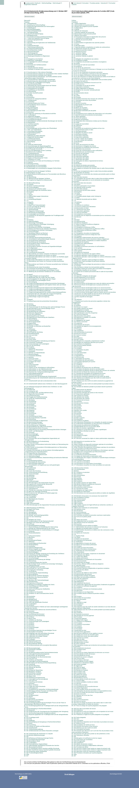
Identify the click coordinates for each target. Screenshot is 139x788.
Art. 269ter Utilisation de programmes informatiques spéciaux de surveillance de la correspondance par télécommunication (93, 447)
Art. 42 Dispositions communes (80, 87)
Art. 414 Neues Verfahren (31, 685)
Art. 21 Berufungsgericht (31, 53)
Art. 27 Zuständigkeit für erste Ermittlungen (36, 62)
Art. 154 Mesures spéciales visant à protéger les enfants (88, 260)
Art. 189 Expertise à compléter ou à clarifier (84, 317)
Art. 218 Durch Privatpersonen (32, 360)
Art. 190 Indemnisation (78, 319)
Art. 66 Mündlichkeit (29, 122)
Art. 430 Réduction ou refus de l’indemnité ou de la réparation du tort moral (92, 711)
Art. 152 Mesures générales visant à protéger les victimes (88, 255)
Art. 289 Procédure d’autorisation (81, 485)
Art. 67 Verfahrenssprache (31, 124)
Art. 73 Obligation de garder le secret (82, 133)
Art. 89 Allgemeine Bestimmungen (33, 156)
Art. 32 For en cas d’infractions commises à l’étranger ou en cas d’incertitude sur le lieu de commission (93, 69)
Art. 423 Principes (77, 698)
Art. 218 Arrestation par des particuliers (83, 360)
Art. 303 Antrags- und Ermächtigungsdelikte (36, 515)
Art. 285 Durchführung (30, 478)
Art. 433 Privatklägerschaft (31, 717)
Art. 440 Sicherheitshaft (30, 728)
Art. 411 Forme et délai (78, 680)
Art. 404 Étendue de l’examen (80, 670)
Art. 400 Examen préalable (79, 664)
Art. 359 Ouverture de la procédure (81, 598)
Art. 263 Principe (76, 432)
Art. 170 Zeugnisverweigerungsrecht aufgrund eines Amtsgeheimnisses (44, 288)
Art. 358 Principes (77, 596)
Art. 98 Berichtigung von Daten (32, 172)
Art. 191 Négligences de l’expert (81, 320)
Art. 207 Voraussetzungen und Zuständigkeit (36, 344)
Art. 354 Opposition (77, 590)
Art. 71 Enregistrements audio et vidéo (82, 130)
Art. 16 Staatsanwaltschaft (31, 45)
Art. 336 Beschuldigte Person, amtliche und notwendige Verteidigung (43, 564)
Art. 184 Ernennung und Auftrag (32, 310)
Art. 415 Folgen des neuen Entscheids (34, 686)
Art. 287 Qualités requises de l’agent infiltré (84, 482)
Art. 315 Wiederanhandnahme (32, 533)
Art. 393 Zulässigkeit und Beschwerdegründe (36, 654)
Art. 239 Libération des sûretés (80, 397)
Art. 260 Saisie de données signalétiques (83, 428)
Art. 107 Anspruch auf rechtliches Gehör (35, 189)
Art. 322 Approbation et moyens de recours (84, 543)
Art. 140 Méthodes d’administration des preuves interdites (88, 237)
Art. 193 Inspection (77, 323)
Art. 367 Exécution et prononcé (80, 614)
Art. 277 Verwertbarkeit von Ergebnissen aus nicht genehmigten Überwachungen (42, 465)
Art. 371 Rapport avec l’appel (80, 620)
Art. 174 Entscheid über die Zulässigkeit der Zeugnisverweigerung (42, 293)
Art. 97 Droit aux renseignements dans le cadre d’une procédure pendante (92, 171)
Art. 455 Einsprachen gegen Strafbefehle (35, 751)
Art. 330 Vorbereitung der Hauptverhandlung (36, 555)
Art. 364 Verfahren (29, 605)
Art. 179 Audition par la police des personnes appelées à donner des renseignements (91, 301)
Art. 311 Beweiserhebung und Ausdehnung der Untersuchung (41, 527)
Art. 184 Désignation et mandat (80, 310)
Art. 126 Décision (76, 217)
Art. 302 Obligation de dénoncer (80, 513)
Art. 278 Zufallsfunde (30, 468)
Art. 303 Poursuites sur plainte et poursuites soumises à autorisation (91, 515)
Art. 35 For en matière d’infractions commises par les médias (89, 75)
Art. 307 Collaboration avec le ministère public (84, 521)
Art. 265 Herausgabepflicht (31, 435)
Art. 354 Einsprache (29, 590)
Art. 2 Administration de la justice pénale (83, 25)
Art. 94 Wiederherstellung (31, 164)
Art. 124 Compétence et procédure (81, 214)
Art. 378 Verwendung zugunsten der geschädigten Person (40, 630)
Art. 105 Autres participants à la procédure (83, 186)
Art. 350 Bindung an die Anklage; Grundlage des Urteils (39, 584)
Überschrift (27, 20)
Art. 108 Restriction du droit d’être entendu (83, 190)
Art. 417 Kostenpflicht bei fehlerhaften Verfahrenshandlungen (41, 689)
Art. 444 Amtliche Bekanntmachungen (34, 735)
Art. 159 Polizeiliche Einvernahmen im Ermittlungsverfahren (40, 268)
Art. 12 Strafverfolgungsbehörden (33, 40)
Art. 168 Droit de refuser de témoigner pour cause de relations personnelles (93, 283)
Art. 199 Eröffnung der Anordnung (33, 332)
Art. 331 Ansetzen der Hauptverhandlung (35, 556)
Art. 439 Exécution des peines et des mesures (85, 726)
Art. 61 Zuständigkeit (30, 115)
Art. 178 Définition (77, 299)
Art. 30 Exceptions (77, 66)
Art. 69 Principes (76, 127)
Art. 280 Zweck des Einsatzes (32, 471)
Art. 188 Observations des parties (81, 316)
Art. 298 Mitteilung (29, 500)
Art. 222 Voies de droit (78, 366)
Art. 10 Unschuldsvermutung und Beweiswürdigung (38, 37)
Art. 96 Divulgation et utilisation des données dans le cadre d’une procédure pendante (93, 168)
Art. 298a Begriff (28, 502)
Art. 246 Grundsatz (29, 407)
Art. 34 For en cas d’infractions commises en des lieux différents (90, 74)
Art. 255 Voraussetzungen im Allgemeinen (36, 420)
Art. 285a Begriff (28, 480)
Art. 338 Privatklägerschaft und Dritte (34, 567)
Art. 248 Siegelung (29, 410)
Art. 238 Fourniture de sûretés (80, 395)
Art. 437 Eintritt (28, 723)
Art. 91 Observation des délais (80, 159)
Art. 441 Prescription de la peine (81, 729)
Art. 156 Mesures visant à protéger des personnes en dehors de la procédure (93, 264)
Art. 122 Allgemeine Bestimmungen (34, 211)
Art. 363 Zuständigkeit (30, 604)
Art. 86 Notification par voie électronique (83, 152)
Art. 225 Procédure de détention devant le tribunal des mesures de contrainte (93, 370)
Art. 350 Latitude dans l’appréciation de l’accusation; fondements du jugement (93, 584)
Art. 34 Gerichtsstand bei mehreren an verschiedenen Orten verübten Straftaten (46, 74)
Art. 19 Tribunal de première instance (82, 50)
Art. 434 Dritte (28, 719)
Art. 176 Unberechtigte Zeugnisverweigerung (36, 296)
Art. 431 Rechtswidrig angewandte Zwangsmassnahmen (40, 713)
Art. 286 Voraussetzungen (31, 481)
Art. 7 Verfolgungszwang (31, 32)
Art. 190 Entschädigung (30, 319)
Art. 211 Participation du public (80, 350)
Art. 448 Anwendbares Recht (32, 741)
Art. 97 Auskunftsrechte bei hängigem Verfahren (37, 171)
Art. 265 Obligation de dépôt (79, 435)
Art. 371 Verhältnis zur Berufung (33, 620)
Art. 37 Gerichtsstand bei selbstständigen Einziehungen (39, 79)
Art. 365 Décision (76, 611)
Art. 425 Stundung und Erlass (32, 701)
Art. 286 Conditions (77, 481)
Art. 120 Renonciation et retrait (80, 208)
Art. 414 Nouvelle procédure (79, 685)
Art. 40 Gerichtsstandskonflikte (32, 84)
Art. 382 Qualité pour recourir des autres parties (85, 636)
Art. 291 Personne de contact (80, 488)
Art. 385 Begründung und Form (32, 640)
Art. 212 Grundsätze (29, 351)
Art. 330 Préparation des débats (81, 555)
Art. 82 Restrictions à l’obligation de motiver (84, 146)
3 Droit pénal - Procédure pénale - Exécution (93, 3)
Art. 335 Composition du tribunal (81, 562)
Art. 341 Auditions (77, 571)
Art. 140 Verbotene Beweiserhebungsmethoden (37, 237)
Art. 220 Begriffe (28, 363)
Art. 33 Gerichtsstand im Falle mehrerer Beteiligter (38, 72)
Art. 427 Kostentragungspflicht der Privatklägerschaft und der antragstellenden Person (46, 706)
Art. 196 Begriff (28, 327)
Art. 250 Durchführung (30, 413)
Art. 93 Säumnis (28, 162)
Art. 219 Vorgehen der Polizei (32, 361)
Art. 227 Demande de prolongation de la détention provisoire (88, 373)
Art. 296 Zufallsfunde (30, 497)
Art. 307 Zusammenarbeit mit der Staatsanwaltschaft (39, 521)
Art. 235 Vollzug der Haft (31, 391)
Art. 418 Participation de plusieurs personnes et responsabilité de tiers (92, 691)
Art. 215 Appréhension (78, 355)
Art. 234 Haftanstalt (29, 389)
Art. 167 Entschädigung (30, 282)
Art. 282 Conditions (77, 474)
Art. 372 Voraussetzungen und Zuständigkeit (36, 621)
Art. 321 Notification (77, 541)
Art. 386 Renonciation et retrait (80, 642)
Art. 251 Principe (76, 415)
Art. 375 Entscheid (29, 626)
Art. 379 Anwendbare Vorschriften (33, 632)
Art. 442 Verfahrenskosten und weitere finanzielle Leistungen (41, 730)
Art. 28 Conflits (76, 63)
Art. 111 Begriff (28, 195)
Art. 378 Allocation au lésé (79, 630)
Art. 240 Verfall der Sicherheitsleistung (35, 398)
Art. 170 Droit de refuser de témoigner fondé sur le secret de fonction (91, 288)
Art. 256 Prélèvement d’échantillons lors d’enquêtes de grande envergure (92, 422)
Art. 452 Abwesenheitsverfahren (33, 747)
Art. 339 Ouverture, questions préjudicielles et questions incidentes (90, 568)
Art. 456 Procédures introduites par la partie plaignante (87, 753)
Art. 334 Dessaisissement (79, 561)
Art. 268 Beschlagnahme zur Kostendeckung (36, 441)
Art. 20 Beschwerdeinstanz (31, 51)
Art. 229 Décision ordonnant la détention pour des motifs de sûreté (90, 376)
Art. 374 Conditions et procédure (81, 624)
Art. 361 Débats (76, 601)
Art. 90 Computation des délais (80, 158)
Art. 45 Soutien (76, 91)
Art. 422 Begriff (28, 697)
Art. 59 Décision (76, 112)
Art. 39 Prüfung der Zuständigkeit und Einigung (37, 82)
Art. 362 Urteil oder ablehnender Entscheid (36, 602)
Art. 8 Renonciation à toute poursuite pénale (84, 34)
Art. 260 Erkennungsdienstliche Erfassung (35, 428)
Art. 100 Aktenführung (30, 177)
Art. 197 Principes (77, 329)
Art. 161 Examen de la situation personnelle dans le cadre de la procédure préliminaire (92, 272)
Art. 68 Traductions (77, 125)
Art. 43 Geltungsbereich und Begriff (34, 88)
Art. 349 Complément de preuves (81, 583)
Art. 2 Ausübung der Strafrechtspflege (34, 25)
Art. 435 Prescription (77, 720)
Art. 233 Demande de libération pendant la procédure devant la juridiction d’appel (92, 387)
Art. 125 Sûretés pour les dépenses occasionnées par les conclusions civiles (93, 215)
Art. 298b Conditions (77, 503)
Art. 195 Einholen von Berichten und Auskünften (37, 326)
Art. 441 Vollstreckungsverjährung (33, 729)
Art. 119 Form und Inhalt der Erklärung (34, 206)
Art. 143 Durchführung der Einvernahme (35, 242)
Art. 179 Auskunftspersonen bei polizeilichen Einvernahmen (40, 301)
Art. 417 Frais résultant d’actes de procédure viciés (86, 689)
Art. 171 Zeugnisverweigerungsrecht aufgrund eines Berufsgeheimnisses (44, 289)
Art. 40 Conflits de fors (78, 84)
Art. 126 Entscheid (29, 217)
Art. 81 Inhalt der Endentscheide (33, 144)
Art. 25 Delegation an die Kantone (33, 59)
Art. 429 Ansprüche (29, 710)
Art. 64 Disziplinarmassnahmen (33, 119)
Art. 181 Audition (76, 305)
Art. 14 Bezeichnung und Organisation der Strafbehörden (40, 42)
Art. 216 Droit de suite (78, 357)
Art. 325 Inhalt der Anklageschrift (33, 547)
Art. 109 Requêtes (77, 192)
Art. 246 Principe (76, 407)
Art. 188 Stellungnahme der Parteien (34, 316)
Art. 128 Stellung (28, 220)
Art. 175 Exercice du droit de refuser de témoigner (86, 295)
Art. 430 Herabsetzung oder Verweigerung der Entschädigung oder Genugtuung (46, 711)
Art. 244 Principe (76, 404)
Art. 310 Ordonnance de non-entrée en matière (84, 525)
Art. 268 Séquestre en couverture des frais (83, 441)
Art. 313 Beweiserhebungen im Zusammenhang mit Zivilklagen (41, 530)
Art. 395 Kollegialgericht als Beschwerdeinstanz (37, 657)
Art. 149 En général (77, 251)
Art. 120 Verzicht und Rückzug (32, 208)
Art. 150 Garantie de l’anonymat (80, 252)
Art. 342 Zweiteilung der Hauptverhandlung (36, 573)
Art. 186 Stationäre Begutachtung (33, 313)
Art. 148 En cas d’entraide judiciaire (81, 249)
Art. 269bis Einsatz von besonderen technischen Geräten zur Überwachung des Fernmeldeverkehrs (46, 445)
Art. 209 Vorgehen (29, 347)
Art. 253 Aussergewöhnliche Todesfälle (35, 418)
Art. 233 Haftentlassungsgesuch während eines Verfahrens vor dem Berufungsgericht (43, 387)
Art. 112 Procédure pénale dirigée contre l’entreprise (86, 196)
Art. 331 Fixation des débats (79, 556)
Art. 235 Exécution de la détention (81, 391)
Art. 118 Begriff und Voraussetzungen (34, 205)
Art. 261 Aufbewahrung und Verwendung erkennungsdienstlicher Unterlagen (45, 429)
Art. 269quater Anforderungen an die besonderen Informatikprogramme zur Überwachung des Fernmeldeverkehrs (44, 450)
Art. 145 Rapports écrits (78, 245)
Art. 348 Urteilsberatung (30, 581)
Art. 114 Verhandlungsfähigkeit (32, 199)
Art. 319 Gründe (28, 539)
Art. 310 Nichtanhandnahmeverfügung (34, 525)
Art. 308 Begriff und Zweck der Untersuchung (36, 522)
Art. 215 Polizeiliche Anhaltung (32, 355)
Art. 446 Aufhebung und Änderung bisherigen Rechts (38, 738)
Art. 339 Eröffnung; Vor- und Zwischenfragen (36, 568)
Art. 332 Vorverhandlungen (31, 558)
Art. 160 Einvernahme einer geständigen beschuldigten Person (41, 270)
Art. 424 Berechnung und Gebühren (33, 699)
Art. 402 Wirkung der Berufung (32, 667)
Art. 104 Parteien (28, 184)
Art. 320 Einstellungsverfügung (32, 540)
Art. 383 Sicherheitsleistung (32, 638)
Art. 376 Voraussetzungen (31, 627)
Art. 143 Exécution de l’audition (80, 242)
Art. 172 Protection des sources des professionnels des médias (90, 291)
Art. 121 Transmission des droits (81, 209)
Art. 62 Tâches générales (79, 116)
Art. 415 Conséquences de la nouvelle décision (85, 686)
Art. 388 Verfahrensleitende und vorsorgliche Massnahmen (40, 645)
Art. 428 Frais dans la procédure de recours (84, 708)
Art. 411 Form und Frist (30, 680)
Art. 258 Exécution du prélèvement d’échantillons (85, 425)
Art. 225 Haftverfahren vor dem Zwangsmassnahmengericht (41, 370)
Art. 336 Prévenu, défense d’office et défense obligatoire (87, 564)
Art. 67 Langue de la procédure (80, 124)
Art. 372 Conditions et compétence (81, 621)
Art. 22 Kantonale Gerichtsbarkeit (33, 54)
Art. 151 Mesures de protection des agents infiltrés (86, 254)
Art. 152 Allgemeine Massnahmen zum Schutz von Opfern (40, 255)
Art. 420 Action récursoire (79, 694)
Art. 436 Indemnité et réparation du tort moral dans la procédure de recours (92, 722)
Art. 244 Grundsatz (29, 404)
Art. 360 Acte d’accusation (79, 599)
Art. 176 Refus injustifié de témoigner (82, 296)
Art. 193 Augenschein (30, 323)
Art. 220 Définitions (77, 363)
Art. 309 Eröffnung (29, 524)
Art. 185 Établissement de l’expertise (82, 311)
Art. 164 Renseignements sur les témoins (83, 277)
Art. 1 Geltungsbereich (30, 23)
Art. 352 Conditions (77, 587)
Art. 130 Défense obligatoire (80, 223)
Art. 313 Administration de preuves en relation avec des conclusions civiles (93, 530)
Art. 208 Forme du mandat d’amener (81, 345)
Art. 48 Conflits (76, 96)
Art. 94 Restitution (77, 164)
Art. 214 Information (77, 354)
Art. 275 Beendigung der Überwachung (34, 462)
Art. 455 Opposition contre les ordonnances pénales (86, 751)
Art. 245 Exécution (77, 406)
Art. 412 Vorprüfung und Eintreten (33, 682)
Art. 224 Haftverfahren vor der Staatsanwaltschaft (38, 369)
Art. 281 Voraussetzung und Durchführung (35, 472)
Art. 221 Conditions (77, 364)
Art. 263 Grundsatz (29, 432)
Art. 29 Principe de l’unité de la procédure (83, 65)
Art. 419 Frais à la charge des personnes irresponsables (87, 692)
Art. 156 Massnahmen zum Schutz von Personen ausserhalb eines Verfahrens (46, 264)
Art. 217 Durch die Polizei (31, 358)
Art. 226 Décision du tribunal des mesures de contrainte (87, 372)
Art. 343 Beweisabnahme (31, 574)
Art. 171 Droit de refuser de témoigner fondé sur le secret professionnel (92, 289)
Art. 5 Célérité (75, 29)
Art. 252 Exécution (77, 416)
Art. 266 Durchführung (30, 437)
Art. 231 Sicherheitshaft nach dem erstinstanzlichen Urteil (40, 381)
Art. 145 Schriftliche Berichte (32, 245)
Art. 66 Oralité (75, 122)
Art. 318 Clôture (76, 537)
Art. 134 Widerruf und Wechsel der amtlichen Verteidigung (40, 229)
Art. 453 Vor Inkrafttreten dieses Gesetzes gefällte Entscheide (41, 748)
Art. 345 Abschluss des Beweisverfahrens (36, 577)
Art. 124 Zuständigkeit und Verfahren (34, 214)
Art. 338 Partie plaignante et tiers (81, 567)
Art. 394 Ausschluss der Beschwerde (34, 655)
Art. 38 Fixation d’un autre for (80, 81)
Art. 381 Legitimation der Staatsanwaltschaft (36, 635)
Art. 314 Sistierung (29, 531)
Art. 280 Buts (75, 471)
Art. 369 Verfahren (29, 617)
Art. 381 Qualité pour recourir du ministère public (85, 635)
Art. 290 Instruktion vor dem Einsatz (34, 487)
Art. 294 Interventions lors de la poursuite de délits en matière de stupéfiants (93, 493)
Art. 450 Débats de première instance (82, 744)
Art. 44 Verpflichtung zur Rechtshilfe (34, 90)
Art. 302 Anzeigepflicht (30, 513)
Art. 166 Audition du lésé (78, 280)
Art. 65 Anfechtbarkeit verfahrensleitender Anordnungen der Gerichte (43, 121)
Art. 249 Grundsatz (29, 412)
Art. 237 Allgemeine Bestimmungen (34, 394)
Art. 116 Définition (77, 202)
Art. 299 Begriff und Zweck (31, 509)
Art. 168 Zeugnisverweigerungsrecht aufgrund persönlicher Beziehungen (44, 283)
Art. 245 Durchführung (30, 406)
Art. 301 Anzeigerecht (30, 512)
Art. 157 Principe (76, 265)
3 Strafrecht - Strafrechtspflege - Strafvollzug (46, 3)
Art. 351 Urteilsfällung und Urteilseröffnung (36, 586)
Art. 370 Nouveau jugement (79, 618)
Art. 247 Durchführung (30, 409)
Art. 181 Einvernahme (30, 305)
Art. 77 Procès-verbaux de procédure (82, 138)
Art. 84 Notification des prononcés (81, 149)
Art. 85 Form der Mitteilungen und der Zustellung (37, 150)
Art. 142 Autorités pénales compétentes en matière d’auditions (89, 240)
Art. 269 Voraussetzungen (31, 443)
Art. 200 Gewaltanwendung (31, 333)
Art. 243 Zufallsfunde (30, 403)
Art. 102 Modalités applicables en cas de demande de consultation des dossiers (90, 180)
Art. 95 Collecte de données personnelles (83, 165)
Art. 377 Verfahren (29, 629)
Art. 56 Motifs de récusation (79, 107)
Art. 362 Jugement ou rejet (79, 602)
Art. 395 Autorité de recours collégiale (82, 657)
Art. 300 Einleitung (29, 510)
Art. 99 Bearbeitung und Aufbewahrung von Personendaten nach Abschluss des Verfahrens (45, 174)
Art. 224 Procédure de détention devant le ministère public (88, 369)
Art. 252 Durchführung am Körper (33, 416)
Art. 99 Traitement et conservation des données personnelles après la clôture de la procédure (93, 174)
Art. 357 (26, 595)
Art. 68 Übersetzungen (30, 125)
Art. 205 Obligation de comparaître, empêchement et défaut (88, 341)
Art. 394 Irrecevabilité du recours (81, 655)
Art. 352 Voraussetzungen (31, 587)
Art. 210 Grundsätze (29, 348)
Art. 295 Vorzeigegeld (30, 496)
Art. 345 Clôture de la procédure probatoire (83, 577)
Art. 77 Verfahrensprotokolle (32, 138)
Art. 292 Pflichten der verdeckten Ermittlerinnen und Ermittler (41, 490)
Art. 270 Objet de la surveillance (80, 453)
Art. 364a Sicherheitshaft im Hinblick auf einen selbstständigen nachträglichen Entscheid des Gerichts (46, 607)
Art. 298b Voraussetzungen (31, 503)
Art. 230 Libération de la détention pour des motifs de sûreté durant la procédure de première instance (91, 378)
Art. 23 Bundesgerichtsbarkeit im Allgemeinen (37, 56)
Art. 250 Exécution (77, 413)
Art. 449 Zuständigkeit (30, 742)
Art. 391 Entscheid (29, 651)
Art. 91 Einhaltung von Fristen (32, 159)
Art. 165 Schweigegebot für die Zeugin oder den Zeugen (40, 279)
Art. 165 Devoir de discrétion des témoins (83, 279)
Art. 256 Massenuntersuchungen (33, 422)
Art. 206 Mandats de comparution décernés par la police (87, 342)
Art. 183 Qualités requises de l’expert (82, 308)
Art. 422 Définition (77, 697)
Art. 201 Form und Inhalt (30, 335)
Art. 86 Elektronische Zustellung (33, 152)
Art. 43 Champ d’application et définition (83, 88)
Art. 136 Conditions (77, 231)
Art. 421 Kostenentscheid (31, 695)
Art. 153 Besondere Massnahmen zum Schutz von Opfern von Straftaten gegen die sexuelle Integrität (46, 257)
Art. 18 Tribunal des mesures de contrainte (83, 48)
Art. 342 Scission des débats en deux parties (84, 573)
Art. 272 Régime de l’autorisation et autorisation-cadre (87, 456)
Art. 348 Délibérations (78, 581)
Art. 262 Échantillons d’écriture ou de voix (83, 431)
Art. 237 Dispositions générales (80, 394)
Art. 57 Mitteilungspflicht (31, 109)
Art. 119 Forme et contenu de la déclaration (84, 206)
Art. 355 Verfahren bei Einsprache (33, 592)
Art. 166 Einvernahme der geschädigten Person (37, 280)
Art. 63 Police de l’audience (79, 118)
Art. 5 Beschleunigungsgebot (32, 29)
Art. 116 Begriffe (28, 202)
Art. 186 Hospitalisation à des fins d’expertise (84, 313)
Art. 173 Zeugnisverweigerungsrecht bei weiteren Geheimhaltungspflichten (45, 292)
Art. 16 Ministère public (78, 45)
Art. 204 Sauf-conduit (77, 339)
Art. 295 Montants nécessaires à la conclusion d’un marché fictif (89, 496)
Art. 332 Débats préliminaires (80, 558)
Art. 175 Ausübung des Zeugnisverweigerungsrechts (39, 295)
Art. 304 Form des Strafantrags (32, 516)
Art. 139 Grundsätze (29, 236)
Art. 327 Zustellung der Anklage (33, 550)
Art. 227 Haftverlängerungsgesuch (33, 373)
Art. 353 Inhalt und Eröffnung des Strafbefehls (37, 589)
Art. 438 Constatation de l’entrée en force (83, 725)
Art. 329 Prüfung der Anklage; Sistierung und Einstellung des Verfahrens (44, 553)
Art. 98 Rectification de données (81, 172)
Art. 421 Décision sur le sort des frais (82, 695)
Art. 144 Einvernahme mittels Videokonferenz (36, 243)
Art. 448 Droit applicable (78, 741)
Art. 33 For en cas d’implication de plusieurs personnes (87, 72)
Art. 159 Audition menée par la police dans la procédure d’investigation (91, 268)
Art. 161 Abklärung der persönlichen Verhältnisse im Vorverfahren (42, 271)
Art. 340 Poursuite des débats (80, 570)
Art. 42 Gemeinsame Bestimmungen (34, 87)
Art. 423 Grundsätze (29, 698)
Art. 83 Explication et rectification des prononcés (85, 147)
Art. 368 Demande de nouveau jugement (83, 615)
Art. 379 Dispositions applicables (81, 632)
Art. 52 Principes (76, 102)
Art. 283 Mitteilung (29, 475)
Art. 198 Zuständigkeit (30, 330)
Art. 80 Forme (75, 143)
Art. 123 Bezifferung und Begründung (34, 212)
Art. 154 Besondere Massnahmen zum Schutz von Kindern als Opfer (43, 260)
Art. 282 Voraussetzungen (31, 474)
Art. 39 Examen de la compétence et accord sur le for (86, 82)
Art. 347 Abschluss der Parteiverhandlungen (36, 580)
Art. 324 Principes (77, 546)
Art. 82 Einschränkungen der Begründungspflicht (37, 146)
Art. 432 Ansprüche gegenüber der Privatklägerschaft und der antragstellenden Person (46, 715)
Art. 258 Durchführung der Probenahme (35, 425)
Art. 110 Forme (76, 193)
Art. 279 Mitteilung (29, 469)
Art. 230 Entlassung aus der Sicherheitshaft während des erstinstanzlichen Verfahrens (45, 378)
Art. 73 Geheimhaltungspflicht (32, 133)
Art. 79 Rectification (77, 141)
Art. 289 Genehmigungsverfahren (33, 485)
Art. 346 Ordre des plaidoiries (80, 578)
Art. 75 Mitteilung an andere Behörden (34, 135)
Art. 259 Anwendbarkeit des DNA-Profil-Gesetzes (38, 426)
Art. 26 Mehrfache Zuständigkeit (33, 60)
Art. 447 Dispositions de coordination (82, 739)
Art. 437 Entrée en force (78, 723)
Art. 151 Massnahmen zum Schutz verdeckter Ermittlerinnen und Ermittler (44, 254)
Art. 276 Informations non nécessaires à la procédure (86, 463)
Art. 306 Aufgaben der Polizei (32, 519)
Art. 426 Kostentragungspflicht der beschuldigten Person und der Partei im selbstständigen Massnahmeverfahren (45, 703)
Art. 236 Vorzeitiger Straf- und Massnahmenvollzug (38, 392)
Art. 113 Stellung (28, 197)
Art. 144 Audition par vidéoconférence (82, 243)
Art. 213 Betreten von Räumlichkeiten (34, 352)
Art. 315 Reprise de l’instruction (80, 533)
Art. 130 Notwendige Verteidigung (33, 223)
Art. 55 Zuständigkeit (30, 106)
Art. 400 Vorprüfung (29, 664)
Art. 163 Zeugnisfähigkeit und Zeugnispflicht (36, 276)
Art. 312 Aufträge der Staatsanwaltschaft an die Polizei (39, 528)
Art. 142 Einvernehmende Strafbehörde (35, 240)
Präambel (26, 22)
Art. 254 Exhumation (77, 419)
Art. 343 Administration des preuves (82, 574)
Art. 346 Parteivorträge (30, 578)
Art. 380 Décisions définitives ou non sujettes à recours (87, 633)
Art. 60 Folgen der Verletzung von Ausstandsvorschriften (40, 113)
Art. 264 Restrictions (77, 434)
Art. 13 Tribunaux (76, 41)
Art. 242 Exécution (77, 401)
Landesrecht (29, 3)
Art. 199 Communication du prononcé (82, 332)
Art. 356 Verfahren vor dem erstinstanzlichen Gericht (38, 593)
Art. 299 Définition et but (78, 509)
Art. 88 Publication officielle (79, 155)
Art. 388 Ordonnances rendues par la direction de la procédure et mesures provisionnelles (92, 645)
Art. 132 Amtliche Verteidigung (32, 226)
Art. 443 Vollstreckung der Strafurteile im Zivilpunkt (38, 733)
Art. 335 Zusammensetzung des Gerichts (35, 562)
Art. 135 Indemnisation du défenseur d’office (84, 230)
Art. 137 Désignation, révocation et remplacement (85, 233)
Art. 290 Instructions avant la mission (82, 487)
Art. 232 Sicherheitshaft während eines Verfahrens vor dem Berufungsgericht (45, 384)
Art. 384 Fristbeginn (29, 639)
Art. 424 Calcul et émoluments (80, 699)
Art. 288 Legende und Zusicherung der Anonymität (38, 484)
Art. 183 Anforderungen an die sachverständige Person (39, 308)
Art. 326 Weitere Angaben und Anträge (34, 549)
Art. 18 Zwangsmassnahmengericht (34, 48)
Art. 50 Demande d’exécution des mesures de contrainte (87, 99)
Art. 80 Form (27, 143)
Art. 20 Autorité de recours (79, 51)
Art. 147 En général (77, 248)
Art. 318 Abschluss (29, 537)
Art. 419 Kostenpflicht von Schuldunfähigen (36, 692)
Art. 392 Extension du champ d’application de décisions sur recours (90, 652)
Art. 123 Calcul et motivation (79, 212)
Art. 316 (26, 534)
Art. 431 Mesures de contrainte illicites (82, 713)
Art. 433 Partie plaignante (79, 717)
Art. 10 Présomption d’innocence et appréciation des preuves (89, 37)
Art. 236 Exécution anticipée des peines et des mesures (87, 392)
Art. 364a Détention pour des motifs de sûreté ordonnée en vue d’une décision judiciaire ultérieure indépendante (94, 607)
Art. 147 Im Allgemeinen (30, 248)
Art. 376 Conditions (77, 627)
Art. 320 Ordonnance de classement (82, 540)
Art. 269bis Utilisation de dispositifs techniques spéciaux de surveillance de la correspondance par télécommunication (92, 445)
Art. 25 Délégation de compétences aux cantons (85, 59)
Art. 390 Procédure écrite (79, 649)
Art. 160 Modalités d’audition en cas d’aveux (84, 270)
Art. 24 (26, 57)
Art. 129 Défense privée (78, 221)
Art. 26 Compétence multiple (80, 60)
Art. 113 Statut (76, 197)
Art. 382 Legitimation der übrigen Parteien (35, 636)
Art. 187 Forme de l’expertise (80, 314)
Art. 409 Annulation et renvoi (79, 677)
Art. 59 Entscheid (29, 112)
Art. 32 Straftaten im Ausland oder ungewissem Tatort (39, 69)
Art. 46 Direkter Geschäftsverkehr (33, 93)
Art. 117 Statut (76, 203)
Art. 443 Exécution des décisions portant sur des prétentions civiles (91, 733)
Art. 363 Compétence (77, 604)
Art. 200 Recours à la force (79, 333)
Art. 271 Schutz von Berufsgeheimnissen (35, 454)
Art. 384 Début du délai (78, 639)
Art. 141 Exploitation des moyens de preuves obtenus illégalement (90, 239)
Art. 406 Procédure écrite (79, 673)
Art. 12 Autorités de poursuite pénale (82, 40)
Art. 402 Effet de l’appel (78, 667)
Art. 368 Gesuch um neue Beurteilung (34, 615)
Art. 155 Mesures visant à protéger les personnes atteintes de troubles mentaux (88, 261)
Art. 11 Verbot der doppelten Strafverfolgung (36, 38)
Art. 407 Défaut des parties (79, 674)
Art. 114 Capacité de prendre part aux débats (84, 199)
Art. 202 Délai (75, 336)
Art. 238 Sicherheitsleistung (32, 395)
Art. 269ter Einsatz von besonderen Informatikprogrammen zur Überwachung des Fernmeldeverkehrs (45, 447)
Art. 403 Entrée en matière (79, 668)
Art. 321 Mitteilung (29, 541)
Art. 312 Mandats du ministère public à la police (85, 528)
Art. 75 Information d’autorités (80, 135)
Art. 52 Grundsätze (29, 102)
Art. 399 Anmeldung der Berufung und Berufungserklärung (40, 663)
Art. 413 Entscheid (29, 683)
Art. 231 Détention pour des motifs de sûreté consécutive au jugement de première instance (92, 381)
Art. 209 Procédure (77, 347)
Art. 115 (26, 200)
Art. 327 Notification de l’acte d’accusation (83, 550)
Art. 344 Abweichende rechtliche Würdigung (36, 575)
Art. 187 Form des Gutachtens (32, 314)
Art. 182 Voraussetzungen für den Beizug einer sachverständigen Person (44, 307)
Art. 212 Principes (77, 351)
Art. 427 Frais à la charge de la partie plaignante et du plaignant (89, 705)
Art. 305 (26, 518)
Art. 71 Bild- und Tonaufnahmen (32, 130)
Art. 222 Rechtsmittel (30, 366)
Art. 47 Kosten (28, 94)
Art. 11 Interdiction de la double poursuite (83, 38)
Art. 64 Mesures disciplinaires (80, 119)
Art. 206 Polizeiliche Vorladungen (33, 342)
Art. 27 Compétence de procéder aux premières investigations (89, 62)
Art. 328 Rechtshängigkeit (31, 552)
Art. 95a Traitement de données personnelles (84, 166)
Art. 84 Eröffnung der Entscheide (33, 149)
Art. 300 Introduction (77, 510)
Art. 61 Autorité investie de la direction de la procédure (87, 115)
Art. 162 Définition (77, 274)
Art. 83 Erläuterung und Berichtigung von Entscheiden (38, 147)
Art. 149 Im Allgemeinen (30, 251)
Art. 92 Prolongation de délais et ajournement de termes (87, 161)
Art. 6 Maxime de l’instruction (80, 31)
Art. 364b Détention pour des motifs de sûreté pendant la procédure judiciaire (93, 609)
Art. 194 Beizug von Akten (31, 324)
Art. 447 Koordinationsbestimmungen (34, 739)
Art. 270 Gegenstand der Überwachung (35, 453)
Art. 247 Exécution (77, 409)
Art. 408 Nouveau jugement (79, 676)
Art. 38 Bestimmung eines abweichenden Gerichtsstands (40, 81)
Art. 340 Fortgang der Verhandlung (33, 570)
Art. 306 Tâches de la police (79, 519)
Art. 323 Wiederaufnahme (31, 544)
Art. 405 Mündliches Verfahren (32, 671)
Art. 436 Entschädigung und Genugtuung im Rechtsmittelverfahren (42, 722)
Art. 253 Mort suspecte (78, 418)
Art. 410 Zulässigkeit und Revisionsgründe (36, 679)
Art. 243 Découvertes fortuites (80, 403)
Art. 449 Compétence (77, 742)
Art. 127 (26, 218)
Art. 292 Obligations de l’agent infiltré (82, 490)
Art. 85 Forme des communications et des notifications (87, 150)
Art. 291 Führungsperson (31, 488)
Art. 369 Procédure (77, 617)
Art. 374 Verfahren (29, 624)
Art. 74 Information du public (79, 134)
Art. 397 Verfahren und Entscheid (33, 660)
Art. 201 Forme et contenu (79, 335)
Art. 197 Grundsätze (29, 329)
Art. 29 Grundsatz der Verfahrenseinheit (35, 65)
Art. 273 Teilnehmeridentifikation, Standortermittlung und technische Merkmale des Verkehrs (46, 458)
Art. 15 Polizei (28, 44)
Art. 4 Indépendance (77, 28)
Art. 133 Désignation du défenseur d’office (83, 227)
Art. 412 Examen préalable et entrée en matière (85, 682)
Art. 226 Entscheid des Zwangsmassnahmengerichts (39, 372)
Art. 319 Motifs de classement (80, 539)
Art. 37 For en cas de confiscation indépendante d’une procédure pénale (92, 79)
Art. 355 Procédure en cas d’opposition (82, 592)
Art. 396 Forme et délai (78, 658)
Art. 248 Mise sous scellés (79, 410)
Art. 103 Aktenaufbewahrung (32, 183)
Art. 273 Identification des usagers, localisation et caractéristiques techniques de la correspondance (93, 458)
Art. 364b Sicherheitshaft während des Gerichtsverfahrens (40, 609)
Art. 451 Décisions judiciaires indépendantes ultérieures (87, 745)
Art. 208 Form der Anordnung (32, 345)
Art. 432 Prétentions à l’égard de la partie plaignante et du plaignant (90, 714)
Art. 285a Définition (77, 480)
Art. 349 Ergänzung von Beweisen (33, 583)
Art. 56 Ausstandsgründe (31, 107)
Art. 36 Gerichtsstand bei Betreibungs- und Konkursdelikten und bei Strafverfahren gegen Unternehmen (43, 77)
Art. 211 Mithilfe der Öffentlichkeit (33, 350)
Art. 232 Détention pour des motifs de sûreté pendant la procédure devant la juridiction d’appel (93, 384)
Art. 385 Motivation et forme (79, 640)
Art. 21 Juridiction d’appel (79, 53)
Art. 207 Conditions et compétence (81, 344)
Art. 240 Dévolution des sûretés (80, 398)
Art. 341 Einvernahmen (30, 571)
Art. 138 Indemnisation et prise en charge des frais (86, 234)
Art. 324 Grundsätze (29, 546)
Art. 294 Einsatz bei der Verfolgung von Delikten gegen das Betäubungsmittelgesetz (40, 493)
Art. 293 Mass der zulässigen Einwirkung (35, 491)
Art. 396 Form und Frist (30, 658)
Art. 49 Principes (76, 97)
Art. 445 (26, 736)
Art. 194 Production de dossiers (81, 324)
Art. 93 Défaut (75, 162)
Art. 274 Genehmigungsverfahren (33, 460)
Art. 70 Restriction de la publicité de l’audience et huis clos (88, 128)
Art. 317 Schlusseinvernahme (32, 536)
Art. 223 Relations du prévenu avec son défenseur (86, 367)
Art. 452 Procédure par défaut (80, 747)
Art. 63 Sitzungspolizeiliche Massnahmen (35, 118)
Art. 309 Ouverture (77, 524)
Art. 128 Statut (76, 220)
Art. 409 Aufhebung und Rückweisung (34, 677)
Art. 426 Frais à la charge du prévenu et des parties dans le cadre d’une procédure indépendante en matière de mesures (91, 703)
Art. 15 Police (75, 44)
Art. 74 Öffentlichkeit (30, 134)
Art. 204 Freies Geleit (30, 339)
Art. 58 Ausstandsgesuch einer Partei (34, 110)
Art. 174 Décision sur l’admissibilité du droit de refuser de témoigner (91, 293)
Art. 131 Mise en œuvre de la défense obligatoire (85, 224)
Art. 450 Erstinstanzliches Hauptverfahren (35, 744)
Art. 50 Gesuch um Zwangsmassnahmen (35, 99)
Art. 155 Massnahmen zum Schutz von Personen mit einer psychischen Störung (44, 261)
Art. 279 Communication (78, 469)
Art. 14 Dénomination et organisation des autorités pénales (88, 42)
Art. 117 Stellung (28, 203)
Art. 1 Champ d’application (79, 23)
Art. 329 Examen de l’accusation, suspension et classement (88, 553)
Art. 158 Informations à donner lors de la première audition (88, 267)
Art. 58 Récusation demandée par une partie (84, 110)
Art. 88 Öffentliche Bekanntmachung (34, 155)
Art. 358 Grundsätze (29, 596)
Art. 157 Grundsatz (29, 265)
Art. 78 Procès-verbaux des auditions (82, 140)
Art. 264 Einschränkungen (31, 434)
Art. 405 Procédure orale (78, 671)
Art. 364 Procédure (77, 605)
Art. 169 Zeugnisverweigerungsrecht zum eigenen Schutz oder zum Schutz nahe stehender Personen (45, 285)
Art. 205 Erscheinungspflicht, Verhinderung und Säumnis (39, 341)
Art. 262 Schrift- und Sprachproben (33, 431)
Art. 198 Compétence (77, 330)
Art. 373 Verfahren (29, 623)
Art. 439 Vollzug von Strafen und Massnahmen (37, 726)
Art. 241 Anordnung (29, 400)
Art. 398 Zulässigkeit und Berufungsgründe (36, 661)
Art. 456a (26, 754)
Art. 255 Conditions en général (80, 420)
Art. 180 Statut (76, 304)
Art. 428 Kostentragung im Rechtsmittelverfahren (37, 708)
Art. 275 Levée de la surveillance (81, 462)
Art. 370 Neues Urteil (30, 618)
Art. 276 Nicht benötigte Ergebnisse (34, 463)
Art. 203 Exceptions (77, 338)
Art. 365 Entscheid (29, 611)
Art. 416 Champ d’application (80, 688)
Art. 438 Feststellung (30, 725)
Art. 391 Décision (76, 651)
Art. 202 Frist (27, 336)
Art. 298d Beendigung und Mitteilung (34, 508)
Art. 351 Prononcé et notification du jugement (84, 586)
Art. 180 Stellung (28, 304)
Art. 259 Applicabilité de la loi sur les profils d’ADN (86, 426)
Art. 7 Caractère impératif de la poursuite (83, 32)
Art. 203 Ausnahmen (29, 338)
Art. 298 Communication (78, 500)
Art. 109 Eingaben (29, 192)
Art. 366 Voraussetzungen (31, 612)
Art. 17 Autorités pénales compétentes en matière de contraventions (91, 47)
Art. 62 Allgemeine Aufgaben (32, 116)
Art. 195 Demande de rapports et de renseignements (86, 326)
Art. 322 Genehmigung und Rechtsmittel (35, 543)
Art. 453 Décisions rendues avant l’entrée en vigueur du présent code (91, 748)
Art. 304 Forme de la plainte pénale (81, 516)
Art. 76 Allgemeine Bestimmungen (33, 137)
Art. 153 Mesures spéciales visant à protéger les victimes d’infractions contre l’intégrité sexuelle (93, 257)
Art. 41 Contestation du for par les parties (83, 85)
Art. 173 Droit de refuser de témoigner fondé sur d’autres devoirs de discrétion (94, 292)
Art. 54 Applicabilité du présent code (82, 104)
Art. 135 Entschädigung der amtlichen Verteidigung (38, 230)
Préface (74, 20)
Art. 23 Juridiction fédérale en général (82, 56)
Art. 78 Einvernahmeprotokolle (32, 140)
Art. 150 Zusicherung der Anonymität (34, 252)
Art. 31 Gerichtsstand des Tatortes (33, 68)
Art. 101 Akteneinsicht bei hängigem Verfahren (37, 178)
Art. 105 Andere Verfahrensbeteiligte (34, 186)
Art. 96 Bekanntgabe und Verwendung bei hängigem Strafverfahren (42, 168)
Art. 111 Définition (77, 195)
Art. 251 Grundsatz (29, 415)
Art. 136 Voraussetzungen (31, 231)
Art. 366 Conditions (77, 612)
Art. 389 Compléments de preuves (81, 648)
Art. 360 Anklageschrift (30, 599)
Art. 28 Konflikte (28, 63)
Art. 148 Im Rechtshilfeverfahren (33, 249)
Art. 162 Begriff (28, 274)
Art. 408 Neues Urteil (30, 676)
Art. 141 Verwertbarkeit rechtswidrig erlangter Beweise (39, 239)
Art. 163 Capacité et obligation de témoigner (84, 276)
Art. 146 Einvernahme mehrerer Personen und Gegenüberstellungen (43, 246)
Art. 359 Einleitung (29, 598)
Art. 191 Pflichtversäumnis (31, 320)
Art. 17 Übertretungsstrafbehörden (33, 47)
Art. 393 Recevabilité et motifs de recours (83, 654)
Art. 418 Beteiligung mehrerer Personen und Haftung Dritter (40, 691)
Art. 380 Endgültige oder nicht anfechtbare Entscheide (39, 633)
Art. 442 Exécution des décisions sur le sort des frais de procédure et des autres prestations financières (92, 731)
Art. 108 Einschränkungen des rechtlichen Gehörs (37, 190)
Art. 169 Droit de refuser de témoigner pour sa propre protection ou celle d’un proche (90, 285)
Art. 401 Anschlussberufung (32, 666)
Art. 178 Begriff (28, 299)
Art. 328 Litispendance (78, 552)
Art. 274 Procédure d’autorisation (81, 460)
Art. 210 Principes (77, 348)
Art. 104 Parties (76, 184)
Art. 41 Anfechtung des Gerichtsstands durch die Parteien (40, 85)
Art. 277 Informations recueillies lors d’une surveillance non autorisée (91, 465)
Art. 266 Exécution (77, 437)
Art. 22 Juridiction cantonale (79, 54)
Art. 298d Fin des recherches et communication (85, 508)
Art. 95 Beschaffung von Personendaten (35, 165)
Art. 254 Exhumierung (30, 419)
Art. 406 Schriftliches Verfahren (33, 673)
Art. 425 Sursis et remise (79, 701)
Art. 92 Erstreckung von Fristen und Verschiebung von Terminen (41, 161)
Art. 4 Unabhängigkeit (30, 28)
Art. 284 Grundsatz (29, 477)
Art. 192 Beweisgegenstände (32, 322)
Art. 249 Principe (76, 412)
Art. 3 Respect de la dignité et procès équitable (85, 26)
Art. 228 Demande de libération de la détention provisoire (88, 375)
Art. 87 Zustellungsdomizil (31, 153)
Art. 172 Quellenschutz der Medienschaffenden (37, 291)
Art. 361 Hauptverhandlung (31, 601)
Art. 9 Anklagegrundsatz (30, 35)
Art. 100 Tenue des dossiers (80, 177)
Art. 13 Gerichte (28, 41)
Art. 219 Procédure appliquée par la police (83, 361)
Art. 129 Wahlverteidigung (31, 221)
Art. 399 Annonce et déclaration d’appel (82, 663)
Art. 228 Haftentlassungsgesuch (33, 375)
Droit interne (76, 3)
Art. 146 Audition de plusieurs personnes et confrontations (88, 246)
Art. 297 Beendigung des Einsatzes (34, 499)
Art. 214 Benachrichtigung (31, 354)
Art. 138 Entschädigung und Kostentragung (36, 234)
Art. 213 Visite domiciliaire (79, 352)
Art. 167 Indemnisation (78, 282)
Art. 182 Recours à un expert (79, 307)
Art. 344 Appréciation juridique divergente (83, 575)
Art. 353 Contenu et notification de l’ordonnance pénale (87, 589)
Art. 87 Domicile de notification (80, 153)
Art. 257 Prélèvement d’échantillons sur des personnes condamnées (91, 423)
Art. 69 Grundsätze (29, 127)
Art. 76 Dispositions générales (80, 137)
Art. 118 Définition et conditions (80, 205)
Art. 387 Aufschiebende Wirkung (33, 643)
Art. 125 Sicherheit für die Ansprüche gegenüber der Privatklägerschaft (44, 215)
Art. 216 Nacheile (29, 357)
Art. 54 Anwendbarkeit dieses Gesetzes (35, 104)
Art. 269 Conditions (77, 443)
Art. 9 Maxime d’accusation (79, 35)
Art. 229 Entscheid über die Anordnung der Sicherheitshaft (40, 376)
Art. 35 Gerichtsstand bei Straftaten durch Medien (38, 75)
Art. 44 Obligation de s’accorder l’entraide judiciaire (86, 90)
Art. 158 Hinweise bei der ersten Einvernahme (37, 267)
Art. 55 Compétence (77, 106)
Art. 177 (26, 298)
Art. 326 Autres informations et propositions (84, 549)
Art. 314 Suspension (77, 531)
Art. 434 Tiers (75, 719)
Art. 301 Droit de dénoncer (79, 512)
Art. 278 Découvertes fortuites (80, 468)
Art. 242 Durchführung (30, 401)
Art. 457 (26, 756)
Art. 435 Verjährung (29, 720)
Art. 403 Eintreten (29, 668)
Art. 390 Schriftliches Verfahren (33, 649)
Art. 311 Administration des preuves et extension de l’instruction (90, 527)
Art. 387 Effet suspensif (78, 643)
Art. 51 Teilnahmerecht (30, 100)
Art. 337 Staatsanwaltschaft (31, 565)
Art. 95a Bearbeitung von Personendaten (35, 166)
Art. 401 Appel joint (77, 666)
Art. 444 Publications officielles (80, 735)
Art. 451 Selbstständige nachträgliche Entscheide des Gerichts (41, 745)
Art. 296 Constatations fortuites (80, 497)
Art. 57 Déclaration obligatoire (80, 109)
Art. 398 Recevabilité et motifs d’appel (82, 661)
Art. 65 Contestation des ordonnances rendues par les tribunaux (89, 121)
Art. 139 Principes (77, 236)
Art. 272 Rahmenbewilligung (32, 456)
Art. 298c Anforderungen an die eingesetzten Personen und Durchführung (44, 505)
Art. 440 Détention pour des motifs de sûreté (84, 728)
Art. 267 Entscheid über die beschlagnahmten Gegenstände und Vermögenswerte (42, 439)
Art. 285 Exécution (77, 478)
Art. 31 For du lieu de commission (81, 68)
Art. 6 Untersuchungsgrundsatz (32, 31)
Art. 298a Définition (77, 502)
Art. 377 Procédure (77, 629)
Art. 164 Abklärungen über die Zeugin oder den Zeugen (39, 277)
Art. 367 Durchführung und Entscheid (34, 614)
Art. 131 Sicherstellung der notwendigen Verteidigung (39, 224)
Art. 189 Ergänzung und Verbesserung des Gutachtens (39, 317)
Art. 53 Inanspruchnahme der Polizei (34, 103)
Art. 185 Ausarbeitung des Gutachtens (34, 311)
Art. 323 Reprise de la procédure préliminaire (84, 544)
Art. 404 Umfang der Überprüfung (33, 670)
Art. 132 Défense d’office (79, 226)
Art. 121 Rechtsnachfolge (31, 209)
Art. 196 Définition (77, 327)
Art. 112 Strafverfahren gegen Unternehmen (36, 196)
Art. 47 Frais (75, 94)
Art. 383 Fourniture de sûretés (80, 638)
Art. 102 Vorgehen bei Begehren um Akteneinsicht (38, 180)
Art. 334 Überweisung (30, 561)
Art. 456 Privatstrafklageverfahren (33, 753)
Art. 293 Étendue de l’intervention (81, 491)
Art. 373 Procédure (77, 623)
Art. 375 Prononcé (77, 626)
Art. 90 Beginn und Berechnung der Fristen (36, 158)
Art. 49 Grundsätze (29, 97)
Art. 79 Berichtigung (29, 141)
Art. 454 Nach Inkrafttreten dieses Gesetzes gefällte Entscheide (42, 750)
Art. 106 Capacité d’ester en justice (81, 187)
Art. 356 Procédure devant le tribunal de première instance (88, 593)
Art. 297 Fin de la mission (79, 499)
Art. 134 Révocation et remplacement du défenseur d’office (88, 229)
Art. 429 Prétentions (77, 710)
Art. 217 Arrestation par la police (81, 358)
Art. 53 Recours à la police (79, 103)
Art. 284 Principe (76, 477)
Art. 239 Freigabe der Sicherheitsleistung (35, 397)
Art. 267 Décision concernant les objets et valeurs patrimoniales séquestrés (93, 438)
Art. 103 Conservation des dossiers (82, 183)
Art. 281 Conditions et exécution (81, 472)
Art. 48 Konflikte (28, 96)
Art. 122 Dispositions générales (80, 211)
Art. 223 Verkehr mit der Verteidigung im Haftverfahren (39, 367)
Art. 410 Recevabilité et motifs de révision (83, 679)
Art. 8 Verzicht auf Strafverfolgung (33, 34)
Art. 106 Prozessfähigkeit (31, 187)
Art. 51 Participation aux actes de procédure (84, 100)
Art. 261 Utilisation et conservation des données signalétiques (89, 429)
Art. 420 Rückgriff (29, 694)
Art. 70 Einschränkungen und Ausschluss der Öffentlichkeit (40, 128)
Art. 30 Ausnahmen (29, 66)
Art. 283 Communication (78, 475)
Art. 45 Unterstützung (30, 91)
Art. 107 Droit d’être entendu (79, 189)
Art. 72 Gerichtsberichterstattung (33, 131)
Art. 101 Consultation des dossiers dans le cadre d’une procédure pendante (93, 178)
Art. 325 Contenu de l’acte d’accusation (82, 547)
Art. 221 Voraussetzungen (31, 364)
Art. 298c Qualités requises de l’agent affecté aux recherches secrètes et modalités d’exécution (92, 505)
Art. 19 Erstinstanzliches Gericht (33, 50)
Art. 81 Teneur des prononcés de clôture (83, 144)
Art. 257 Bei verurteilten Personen (33, 423)
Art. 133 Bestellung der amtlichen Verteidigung (37, 227)
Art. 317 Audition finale (78, 536)
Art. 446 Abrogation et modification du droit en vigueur (87, 738)
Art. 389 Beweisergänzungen (32, 648)
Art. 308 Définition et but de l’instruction (83, 522)
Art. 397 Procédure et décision (80, 660)
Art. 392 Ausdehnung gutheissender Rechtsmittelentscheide (41, 652)
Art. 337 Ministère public (78, 565)
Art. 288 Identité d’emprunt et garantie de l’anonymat (86, 484)
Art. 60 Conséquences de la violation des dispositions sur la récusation (92, 113)
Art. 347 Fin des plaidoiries (79, 580)
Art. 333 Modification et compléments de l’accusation (86, 559)
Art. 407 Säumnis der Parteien (32, 674)
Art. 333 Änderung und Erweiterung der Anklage (37, 559)
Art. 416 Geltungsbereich (31, 688)
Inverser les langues (30, 16)
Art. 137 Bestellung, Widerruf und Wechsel (36, 233)
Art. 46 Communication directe (80, 93)
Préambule (75, 22)
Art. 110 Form (28, 193)
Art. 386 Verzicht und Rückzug (32, 642)
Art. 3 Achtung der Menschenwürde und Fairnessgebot (39, 26)
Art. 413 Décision (76, 683)
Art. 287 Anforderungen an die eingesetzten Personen (39, 482)
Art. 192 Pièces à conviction (79, 322)
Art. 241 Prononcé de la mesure (80, 400)
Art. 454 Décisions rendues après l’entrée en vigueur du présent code (91, 750)
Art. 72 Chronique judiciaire (79, 131)
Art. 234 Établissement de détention (82, 389)
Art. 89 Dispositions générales (80, 156)
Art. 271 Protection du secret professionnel (84, 454)
